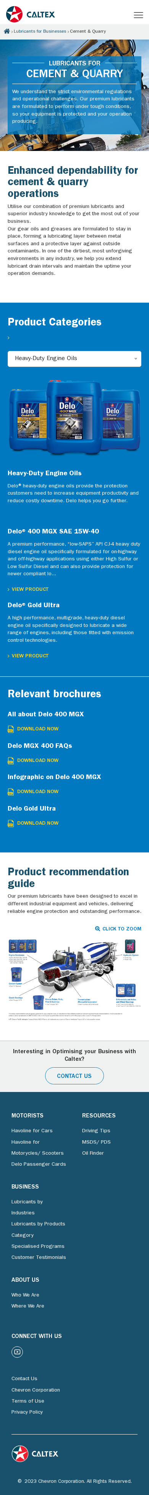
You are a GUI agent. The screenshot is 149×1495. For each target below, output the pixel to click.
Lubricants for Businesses (40, 32)
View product (30, 589)
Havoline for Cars (32, 1131)
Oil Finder (93, 1153)
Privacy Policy (27, 1412)
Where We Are (27, 1306)
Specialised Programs (38, 1246)
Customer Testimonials (38, 1257)
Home (7, 31)
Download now (37, 729)
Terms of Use (27, 1401)
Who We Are (25, 1295)
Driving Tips (96, 1131)
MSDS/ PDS (96, 1142)
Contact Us (74, 1077)
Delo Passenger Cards (38, 1164)
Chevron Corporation (35, 1390)
